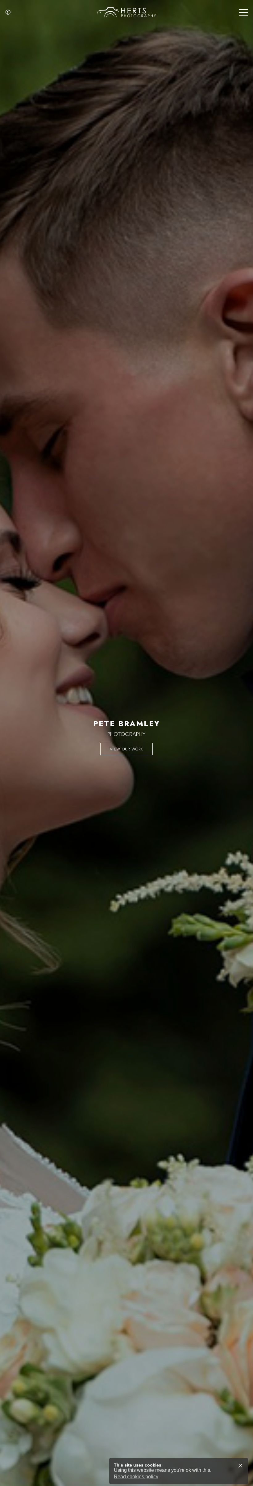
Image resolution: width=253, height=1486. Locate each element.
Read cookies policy (136, 1476)
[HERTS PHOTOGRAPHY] (126, 12)
